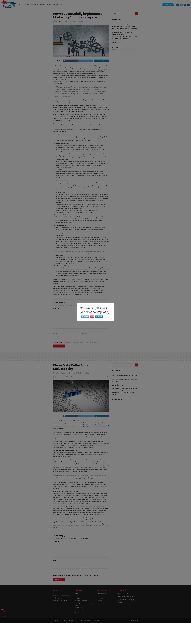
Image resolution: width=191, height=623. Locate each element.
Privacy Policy (99, 316)
